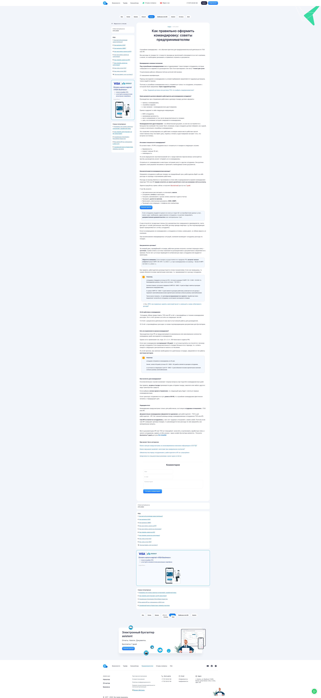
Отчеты (181, 16)
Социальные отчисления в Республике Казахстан (153, 599)
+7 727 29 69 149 (166, 679)
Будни (128, 16)
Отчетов (106, 683)
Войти (204, 3)
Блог (188, 16)
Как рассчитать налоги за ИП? (122, 51)
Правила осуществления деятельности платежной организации (143, 686)
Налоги (173, 16)
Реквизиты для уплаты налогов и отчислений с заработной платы (157, 592)
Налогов (106, 679)
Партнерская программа (139, 676)
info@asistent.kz (183, 679)
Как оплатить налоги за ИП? (122, 60)
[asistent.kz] (105, 666)
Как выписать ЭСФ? (119, 45)
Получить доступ (146, 207)
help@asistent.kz (183, 681)
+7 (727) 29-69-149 (192, 3)
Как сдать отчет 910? (120, 68)
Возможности (116, 3)
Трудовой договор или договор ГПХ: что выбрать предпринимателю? (171, 90)
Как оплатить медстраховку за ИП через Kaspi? (153, 595)
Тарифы (125, 3)
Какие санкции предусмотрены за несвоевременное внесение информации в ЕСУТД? (168, 445)
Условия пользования (138, 679)
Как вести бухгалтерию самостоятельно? (151, 516)
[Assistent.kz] (105, 3)
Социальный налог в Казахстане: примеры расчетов (154, 605)
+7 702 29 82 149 (166, 681)
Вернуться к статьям (120, 23)
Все (122, 16)
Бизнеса (106, 687)
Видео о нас (166, 3)
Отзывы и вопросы (150, 3)
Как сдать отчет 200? (120, 71)
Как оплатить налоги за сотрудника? (149, 535)
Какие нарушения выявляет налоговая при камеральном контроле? (162, 449)
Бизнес (136, 16)
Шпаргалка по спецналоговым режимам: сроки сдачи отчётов (160, 456)
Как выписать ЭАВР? (120, 48)
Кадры (151, 16)
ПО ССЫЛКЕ (162, 435)
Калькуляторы (134, 3)
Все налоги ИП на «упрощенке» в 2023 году (151, 602)
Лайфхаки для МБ (162, 16)
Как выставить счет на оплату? (124, 74)
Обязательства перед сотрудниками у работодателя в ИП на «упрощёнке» (165, 452)
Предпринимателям (147, 666)
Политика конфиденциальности (141, 682)
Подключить (213, 3)
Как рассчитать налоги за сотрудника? (150, 529)
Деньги (144, 16)
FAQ (171, 666)
